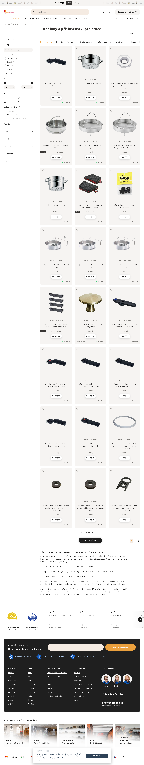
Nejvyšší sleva (120, 42)
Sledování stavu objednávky (84, 688)
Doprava (50, 680)
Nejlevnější (60, 42)
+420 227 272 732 (112, 693)
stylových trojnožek (116, 582)
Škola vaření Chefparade (83, 684)
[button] (90, 42)
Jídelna (11, 677)
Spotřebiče (12, 684)
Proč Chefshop (79, 680)
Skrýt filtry (10, 39)
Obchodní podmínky (54, 696)
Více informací (62, 758)
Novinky (129, 18)
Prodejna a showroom (55, 677)
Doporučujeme (46, 42)
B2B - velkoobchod (81, 696)
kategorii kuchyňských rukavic (114, 584)
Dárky (138, 18)
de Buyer (31, 700)
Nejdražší (70, 42)
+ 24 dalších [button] (90, 540)
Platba (49, 684)
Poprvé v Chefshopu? (81, 692)
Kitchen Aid (32, 684)
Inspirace (120, 18)
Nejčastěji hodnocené (85, 42)
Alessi (30, 677)
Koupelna (11, 692)
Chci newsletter (120, 647)
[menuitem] (6, 19)
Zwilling (31, 696)
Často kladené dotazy (82, 677)
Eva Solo (31, 704)
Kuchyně (11, 673)
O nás (76, 700)
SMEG (30, 680)
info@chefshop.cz (112, 702)
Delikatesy (12, 680)
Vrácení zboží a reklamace (57, 673)
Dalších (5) (7, 73)
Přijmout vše (97, 755)
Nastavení (39, 760)
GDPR (49, 692)
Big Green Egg (33, 688)
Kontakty (50, 688)
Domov (11, 700)
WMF (30, 673)
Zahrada (11, 688)
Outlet (10, 704)
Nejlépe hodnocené (104, 42)
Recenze (77, 673)
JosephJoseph (33, 692)
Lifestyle (11, 696)
